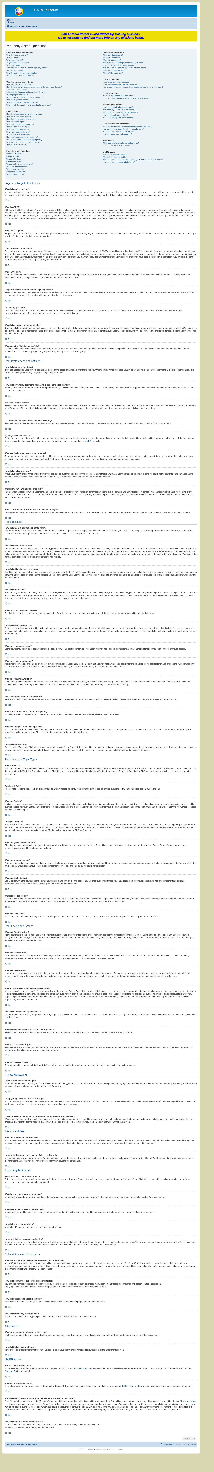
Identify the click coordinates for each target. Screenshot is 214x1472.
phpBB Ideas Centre (126, 1386)
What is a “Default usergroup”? (115, 70)
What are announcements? (17, 167)
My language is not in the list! (18, 95)
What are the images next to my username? (24, 97)
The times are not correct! (16, 90)
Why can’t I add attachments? (18, 132)
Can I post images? (14, 161)
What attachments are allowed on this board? (121, 143)
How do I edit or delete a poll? (18, 127)
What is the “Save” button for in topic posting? (24, 140)
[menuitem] (9, 20)
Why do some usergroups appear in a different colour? (125, 68)
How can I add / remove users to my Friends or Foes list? (126, 98)
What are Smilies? (13, 159)
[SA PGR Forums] (20, 11)
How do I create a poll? (15, 122)
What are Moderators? (112, 57)
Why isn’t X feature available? (115, 157)
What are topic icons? (15, 174)
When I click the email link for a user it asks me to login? (28, 105)
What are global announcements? (19, 164)
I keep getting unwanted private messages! (120, 84)
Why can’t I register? (14, 60)
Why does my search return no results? (119, 110)
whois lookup (191, 1401)
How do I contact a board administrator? (119, 162)
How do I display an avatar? (17, 100)
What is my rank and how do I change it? (22, 102)
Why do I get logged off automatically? (21, 73)
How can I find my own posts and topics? (119, 118)
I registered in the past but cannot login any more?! (26, 68)
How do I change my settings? (18, 84)
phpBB (88, 441)
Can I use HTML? (13, 156)
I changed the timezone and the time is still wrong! (26, 92)
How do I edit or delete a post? (18, 116)
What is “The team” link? (113, 73)
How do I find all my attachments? (116, 145)
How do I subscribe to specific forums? (118, 132)
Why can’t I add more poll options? (20, 124)
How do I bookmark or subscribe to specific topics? (123, 129)
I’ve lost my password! (15, 70)
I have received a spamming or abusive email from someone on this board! (133, 87)
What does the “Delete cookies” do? (20, 75)
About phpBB (11, 1371)
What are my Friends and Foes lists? (118, 96)
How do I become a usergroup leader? (118, 65)
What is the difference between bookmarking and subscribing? (128, 126)
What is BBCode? (13, 154)
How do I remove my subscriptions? (117, 134)
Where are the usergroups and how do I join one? (123, 63)
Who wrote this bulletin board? (115, 154)
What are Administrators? (113, 55)
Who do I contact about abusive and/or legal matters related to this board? (133, 160)
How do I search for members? (115, 115)
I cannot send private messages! (116, 82)
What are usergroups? (112, 60)
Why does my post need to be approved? (23, 142)
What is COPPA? (13, 57)
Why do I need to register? (17, 55)
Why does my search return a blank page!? (120, 112)
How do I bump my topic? (16, 145)
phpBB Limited (80, 1368)
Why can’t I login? (13, 65)
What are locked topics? (16, 172)
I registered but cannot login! (17, 63)
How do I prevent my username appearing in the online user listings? (34, 87)
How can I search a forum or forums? (118, 107)
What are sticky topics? (15, 169)
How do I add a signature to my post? (21, 119)
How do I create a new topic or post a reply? (24, 114)
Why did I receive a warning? (18, 134)
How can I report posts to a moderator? (22, 137)
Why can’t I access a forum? (18, 129)
